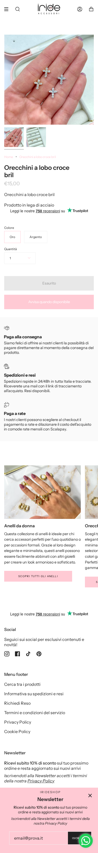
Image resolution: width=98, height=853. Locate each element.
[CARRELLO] (91, 9)
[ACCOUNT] (79, 9)
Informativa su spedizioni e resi (34, 693)
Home (8, 157)
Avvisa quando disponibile (49, 301)
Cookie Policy (17, 731)
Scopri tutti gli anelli (38, 576)
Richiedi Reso (17, 703)
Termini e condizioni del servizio (34, 712)
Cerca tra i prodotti (22, 684)
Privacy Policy (17, 722)
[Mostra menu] (8, 9)
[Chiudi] (90, 795)
